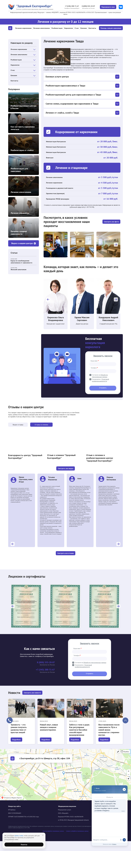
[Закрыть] (43, 835)
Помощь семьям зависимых (111, 28)
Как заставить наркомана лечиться (23, 128)
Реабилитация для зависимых (19, 169)
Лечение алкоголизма (41, 28)
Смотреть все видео (65, 468)
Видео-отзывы (18, 425)
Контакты (92, 28)
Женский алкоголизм (18, 269)
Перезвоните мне (108, 7)
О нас (77, 28)
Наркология (68, 28)
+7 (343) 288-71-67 (72, 6)
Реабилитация (56, 28)
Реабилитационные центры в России (23, 107)
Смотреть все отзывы (65, 553)
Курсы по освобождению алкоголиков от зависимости (21, 262)
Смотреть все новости (32, 693)
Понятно (24, 845)
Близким (83, 28)
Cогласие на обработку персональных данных (77, 831)
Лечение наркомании (23, 28)
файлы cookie (19, 836)
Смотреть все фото (111, 222)
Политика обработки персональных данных (53, 831)
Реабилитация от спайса (22, 150)
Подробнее (16, 740)
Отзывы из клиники (41, 425)
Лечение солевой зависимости (19, 232)
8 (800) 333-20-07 (88, 6)
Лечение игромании (20, 213)
